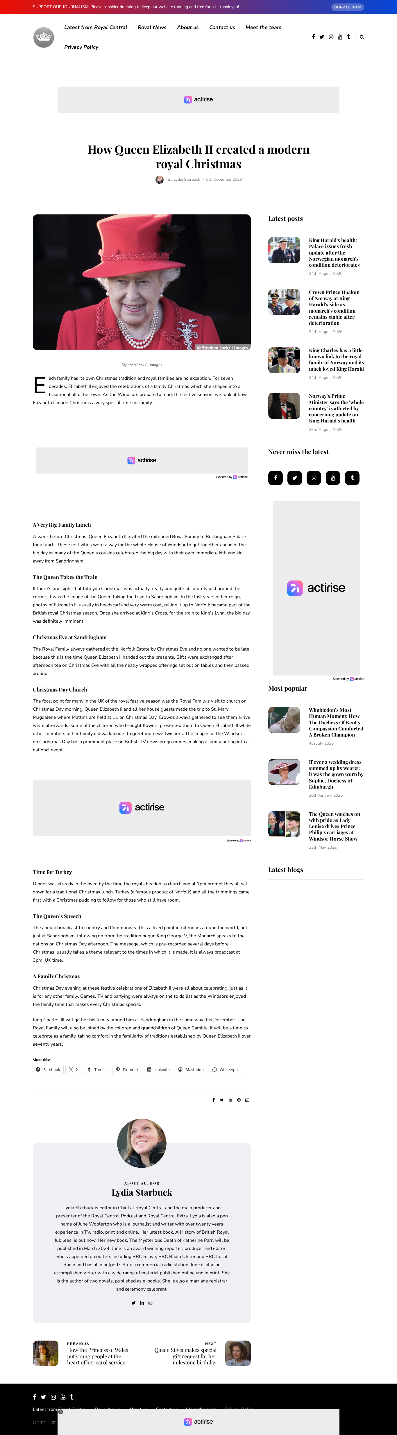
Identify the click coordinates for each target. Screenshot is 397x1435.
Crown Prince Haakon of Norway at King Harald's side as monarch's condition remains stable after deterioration (334, 307)
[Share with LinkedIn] (230, 1100)
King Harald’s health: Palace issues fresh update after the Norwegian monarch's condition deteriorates (334, 252)
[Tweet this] (222, 1100)
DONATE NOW (347, 7)
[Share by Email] (247, 1100)
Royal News (152, 27)
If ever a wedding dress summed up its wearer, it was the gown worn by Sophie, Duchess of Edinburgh (336, 774)
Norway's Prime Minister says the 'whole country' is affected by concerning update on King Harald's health (336, 408)
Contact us (222, 27)
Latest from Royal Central (95, 27)
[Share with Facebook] (213, 1100)
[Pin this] (238, 1100)
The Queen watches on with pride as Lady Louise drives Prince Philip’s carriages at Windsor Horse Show (334, 826)
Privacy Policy (81, 47)
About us (188, 27)
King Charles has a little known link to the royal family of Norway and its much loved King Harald (336, 359)
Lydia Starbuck (187, 179)
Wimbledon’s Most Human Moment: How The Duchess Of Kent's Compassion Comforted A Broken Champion (336, 722)
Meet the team (264, 27)
